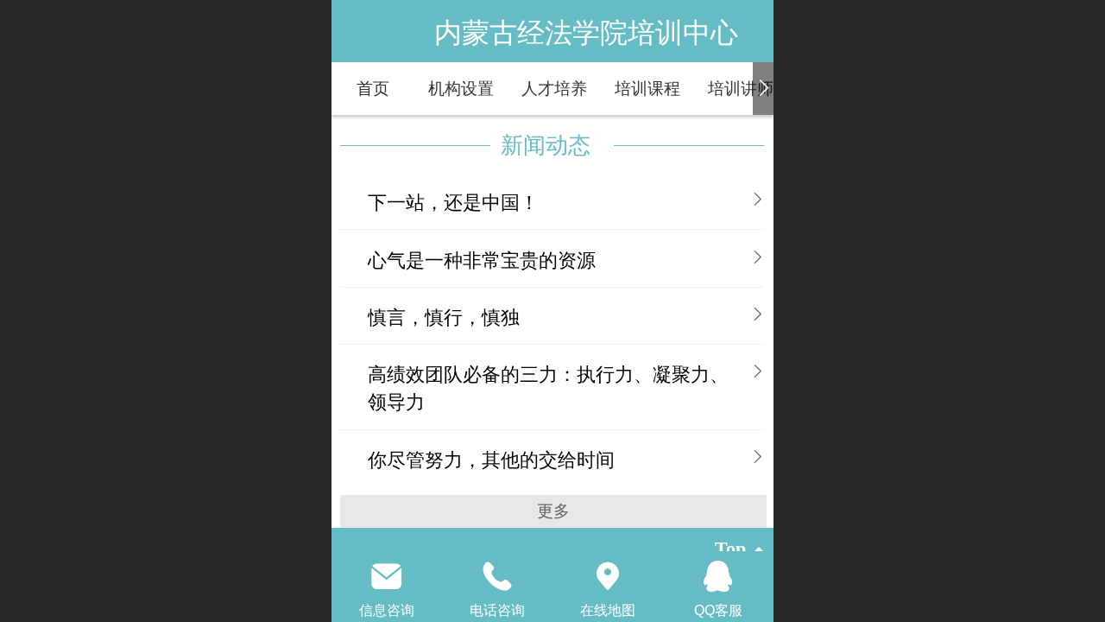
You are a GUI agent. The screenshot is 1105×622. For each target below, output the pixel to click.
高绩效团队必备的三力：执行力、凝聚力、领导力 (548, 388)
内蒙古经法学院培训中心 (586, 32)
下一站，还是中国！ (453, 202)
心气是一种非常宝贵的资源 (482, 260)
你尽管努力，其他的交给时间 (491, 460)
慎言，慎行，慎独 (444, 317)
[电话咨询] (497, 576)
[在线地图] (607, 576)
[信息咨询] (387, 576)
